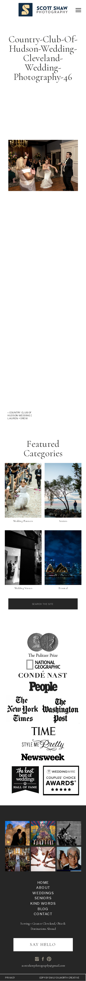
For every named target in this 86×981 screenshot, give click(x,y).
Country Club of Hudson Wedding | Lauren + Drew (20, 415)
